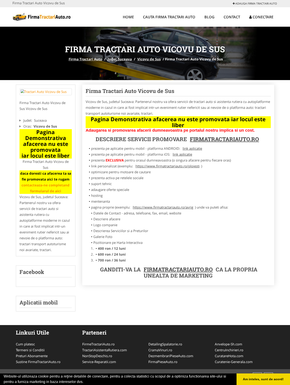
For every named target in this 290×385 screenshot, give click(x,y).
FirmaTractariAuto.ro (178, 269)
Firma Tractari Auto (85, 59)
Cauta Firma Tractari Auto (169, 16)
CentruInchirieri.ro (229, 350)
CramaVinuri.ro (160, 350)
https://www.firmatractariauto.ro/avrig (163, 207)
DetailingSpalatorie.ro (165, 344)
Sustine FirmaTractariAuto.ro (38, 361)
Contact (232, 16)
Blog (209, 16)
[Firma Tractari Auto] (42, 16)
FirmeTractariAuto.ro (98, 344)
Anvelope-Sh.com (228, 344)
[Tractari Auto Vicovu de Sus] (45, 91)
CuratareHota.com (229, 356)
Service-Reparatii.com (99, 361)
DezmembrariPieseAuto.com (170, 356)
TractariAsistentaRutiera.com (104, 350)
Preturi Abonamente (32, 356)
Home (128, 16)
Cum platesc (25, 344)
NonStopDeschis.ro (97, 356)
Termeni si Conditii (30, 350)
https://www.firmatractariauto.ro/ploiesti (167, 166)
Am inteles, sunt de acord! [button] (263, 379)
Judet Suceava (120, 59)
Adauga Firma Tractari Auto (256, 3)
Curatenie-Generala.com (234, 361)
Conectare (262, 16)
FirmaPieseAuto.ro (162, 361)
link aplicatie (192, 148)
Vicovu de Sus (149, 59)
